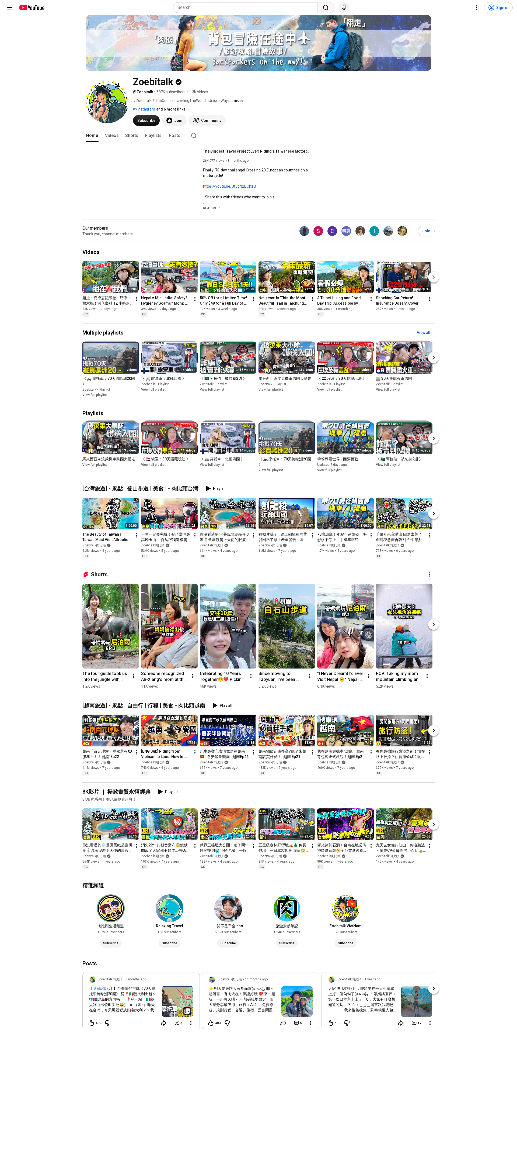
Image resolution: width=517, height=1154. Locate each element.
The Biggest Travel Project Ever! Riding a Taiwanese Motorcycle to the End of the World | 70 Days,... (257, 151)
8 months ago (135, 979)
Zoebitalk (89, 389)
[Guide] (9, 7)
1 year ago (372, 979)
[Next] (433, 277)
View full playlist (94, 395)
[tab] (92, 135)
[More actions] (136, 299)
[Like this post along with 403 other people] (211, 1023)
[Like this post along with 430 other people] (91, 1023)
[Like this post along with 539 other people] (330, 1023)
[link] (141, 1002)
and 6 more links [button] (171, 109)
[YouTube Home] (31, 7)
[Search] (325, 7)
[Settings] (476, 7)
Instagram (146, 109)
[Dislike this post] (107, 1023)
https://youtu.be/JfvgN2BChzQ (229, 186)
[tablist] (258, 135)
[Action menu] (191, 1023)
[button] (212, 208)
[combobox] (246, 7)
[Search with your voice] (344, 7)
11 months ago (256, 979)
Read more (212, 208)
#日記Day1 (103, 988)
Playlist (104, 389)
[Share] (163, 1023)
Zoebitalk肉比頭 (94, 545)
